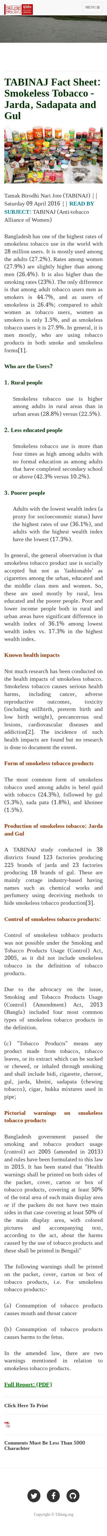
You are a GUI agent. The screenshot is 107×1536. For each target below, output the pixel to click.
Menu (94, 9)
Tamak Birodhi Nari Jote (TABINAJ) (47, 195)
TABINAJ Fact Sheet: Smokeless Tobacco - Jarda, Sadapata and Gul (52, 99)
